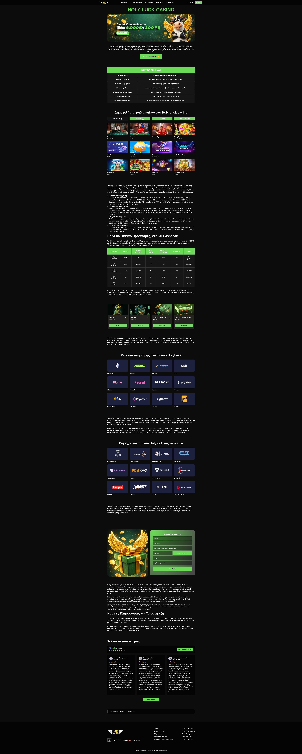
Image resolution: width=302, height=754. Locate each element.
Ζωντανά (138, 118)
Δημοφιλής (116, 118)
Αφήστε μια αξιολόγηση (184, 649)
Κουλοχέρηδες (183, 118)
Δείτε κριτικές (151, 699)
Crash (161, 118)
